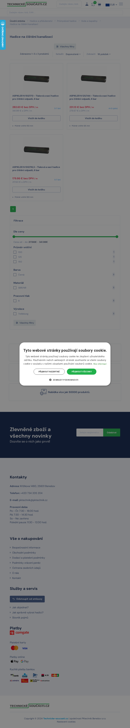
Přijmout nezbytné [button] (49, 371)
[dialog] (65, 364)
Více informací (100, 363)
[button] (65, 380)
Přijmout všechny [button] (82, 371)
